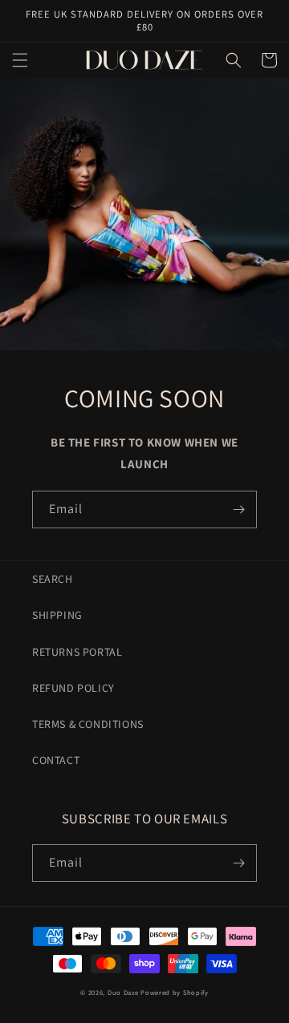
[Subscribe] (238, 509)
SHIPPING (57, 615)
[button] (20, 60)
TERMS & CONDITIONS (88, 724)
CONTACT (55, 760)
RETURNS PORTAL (77, 652)
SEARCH (52, 579)
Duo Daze (123, 992)
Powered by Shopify (174, 992)
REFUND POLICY (73, 688)
